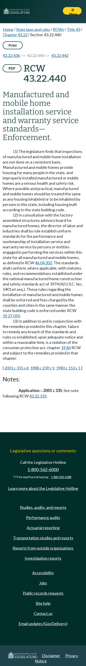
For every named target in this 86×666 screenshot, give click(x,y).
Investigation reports (43, 558)
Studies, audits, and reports (43, 507)
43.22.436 (11, 55)
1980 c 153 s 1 (68, 367)
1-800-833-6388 (61, 477)
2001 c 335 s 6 (16, 367)
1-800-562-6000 (43, 469)
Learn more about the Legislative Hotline (43, 488)
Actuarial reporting (43, 527)
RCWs (58, 29)
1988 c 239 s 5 (42, 367)
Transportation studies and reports (43, 537)
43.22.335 (38, 396)
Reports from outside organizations (43, 548)
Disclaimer (51, 655)
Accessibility (43, 572)
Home (8, 29)
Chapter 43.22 (15, 34)
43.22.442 (59, 55)
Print (13, 45)
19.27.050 (11, 315)
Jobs (43, 582)
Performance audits (43, 517)
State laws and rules (33, 29)
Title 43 (73, 29)
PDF (12, 68)
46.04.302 (43, 262)
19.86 (66, 347)
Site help (43, 603)
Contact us (43, 613)
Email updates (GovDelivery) (43, 623)
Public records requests (43, 593)
